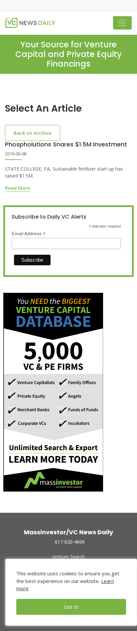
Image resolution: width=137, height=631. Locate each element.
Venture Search (68, 556)
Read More (17, 188)
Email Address (29, 234)
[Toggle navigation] (122, 22)
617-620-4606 (70, 542)
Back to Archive (33, 133)
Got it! (71, 607)
